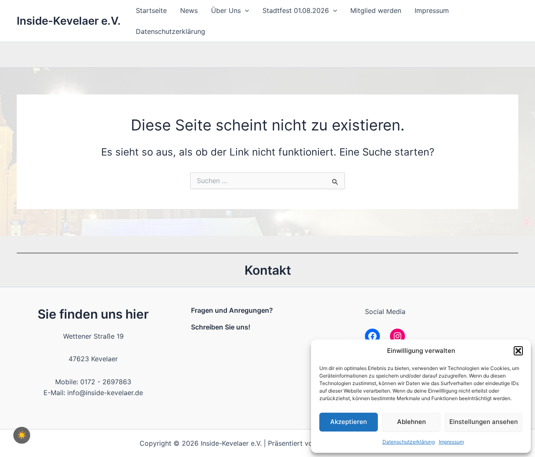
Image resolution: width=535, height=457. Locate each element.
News (189, 10)
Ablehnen (411, 422)
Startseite (151, 10)
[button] (518, 351)
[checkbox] (21, 435)
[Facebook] (372, 336)
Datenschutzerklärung (408, 442)
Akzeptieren (348, 422)
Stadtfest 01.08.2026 (295, 10)
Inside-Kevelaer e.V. (69, 20)
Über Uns (226, 10)
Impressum (451, 442)
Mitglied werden (375, 10)
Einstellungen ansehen (483, 422)
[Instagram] (397, 336)
